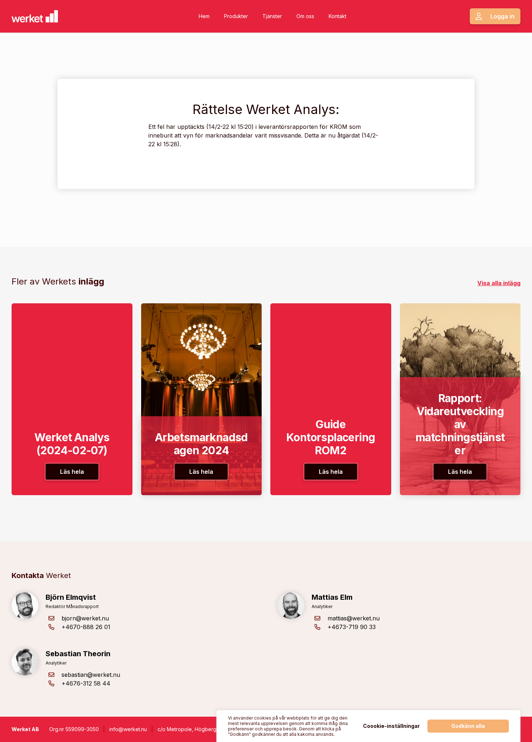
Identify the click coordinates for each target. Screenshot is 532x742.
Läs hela (72, 471)
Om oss (305, 16)
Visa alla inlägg (498, 283)
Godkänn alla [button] (468, 726)
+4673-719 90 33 (352, 627)
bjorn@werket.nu (85, 618)
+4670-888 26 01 (86, 627)
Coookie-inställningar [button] (391, 726)
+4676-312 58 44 (86, 683)
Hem (204, 16)
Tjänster (272, 16)
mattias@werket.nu (354, 618)
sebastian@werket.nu (91, 674)
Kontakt (337, 16)
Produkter (236, 16)
